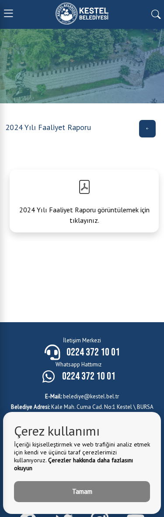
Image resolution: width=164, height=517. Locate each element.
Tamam (82, 491)
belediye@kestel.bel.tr (82, 396)
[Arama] (156, 13)
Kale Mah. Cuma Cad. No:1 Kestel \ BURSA (82, 407)
